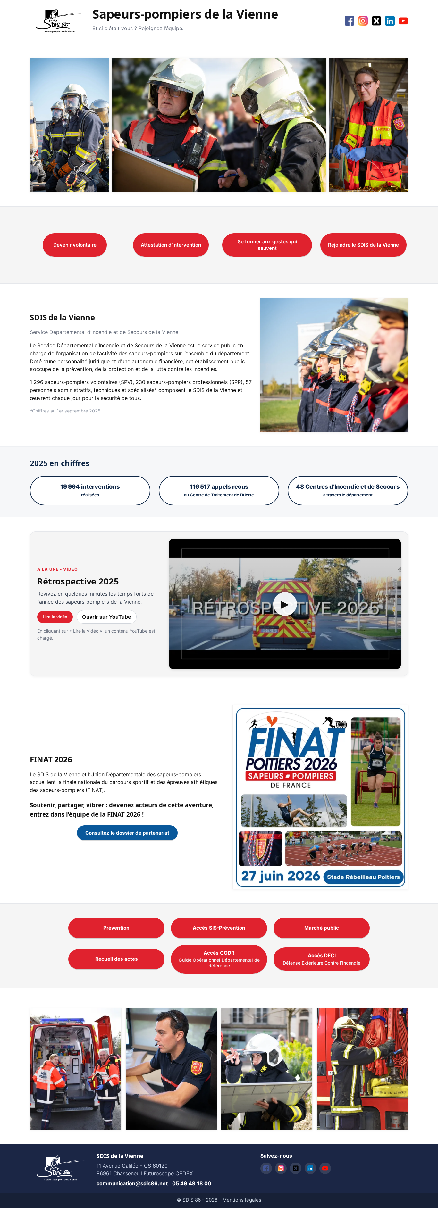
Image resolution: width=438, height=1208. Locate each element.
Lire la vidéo (55, 617)
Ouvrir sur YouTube (106, 617)
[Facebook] (349, 21)
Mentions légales (242, 1200)
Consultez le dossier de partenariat (127, 833)
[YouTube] (403, 21)
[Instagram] (363, 21)
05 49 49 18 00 (191, 1183)
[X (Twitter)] (376, 21)
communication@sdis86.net (132, 1183)
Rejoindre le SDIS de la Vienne (363, 245)
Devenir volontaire (75, 245)
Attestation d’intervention (171, 245)
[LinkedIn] (390, 21)
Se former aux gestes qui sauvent (267, 245)
